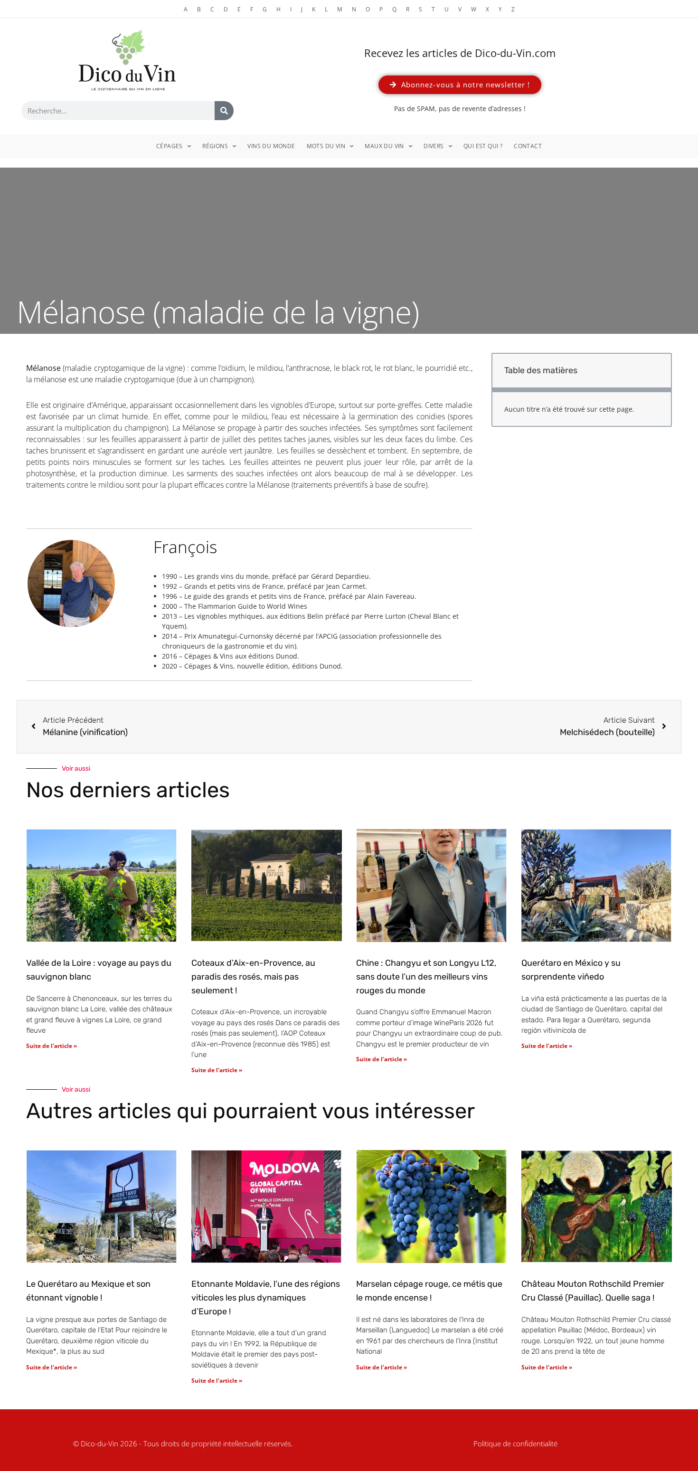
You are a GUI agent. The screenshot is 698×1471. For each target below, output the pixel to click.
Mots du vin (326, 146)
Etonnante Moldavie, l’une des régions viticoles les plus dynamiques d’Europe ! (265, 1298)
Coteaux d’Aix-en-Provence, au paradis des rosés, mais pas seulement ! (253, 977)
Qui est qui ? (482, 146)
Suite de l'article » (51, 1046)
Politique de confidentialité (515, 1443)
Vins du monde (271, 146)
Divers (433, 146)
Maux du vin (384, 146)
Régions (215, 146)
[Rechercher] (224, 110)
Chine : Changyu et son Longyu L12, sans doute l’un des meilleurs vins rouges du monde (426, 977)
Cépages (169, 146)
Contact (528, 146)
